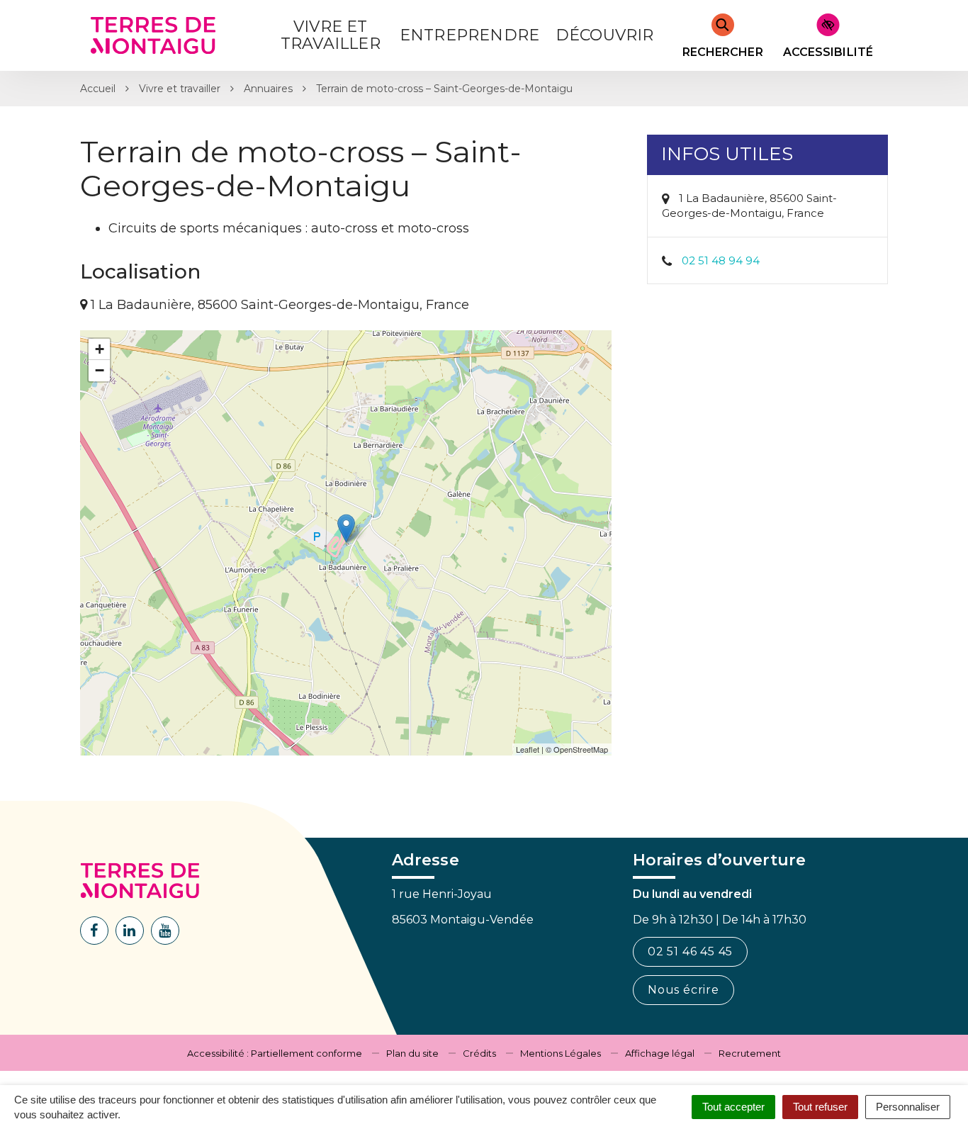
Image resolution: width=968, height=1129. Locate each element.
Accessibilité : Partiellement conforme (274, 1053)
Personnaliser (908, 1107)
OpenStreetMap (580, 749)
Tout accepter (733, 1107)
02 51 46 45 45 (690, 951)
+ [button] (99, 349)
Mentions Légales (560, 1053)
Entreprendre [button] (469, 35)
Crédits (479, 1053)
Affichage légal (659, 1053)
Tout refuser (820, 1107)
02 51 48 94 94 (721, 260)
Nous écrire (683, 989)
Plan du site (412, 1053)
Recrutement (750, 1053)
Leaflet (527, 749)
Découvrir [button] (605, 35)
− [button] (99, 370)
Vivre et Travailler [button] (331, 35)
